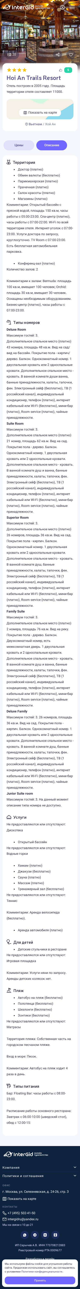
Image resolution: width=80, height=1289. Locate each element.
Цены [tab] (19, 145)
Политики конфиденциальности (41, 1271)
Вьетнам (35, 124)
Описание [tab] (51, 145)
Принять (40, 1280)
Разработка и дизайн (40, 1258)
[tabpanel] (40, 645)
